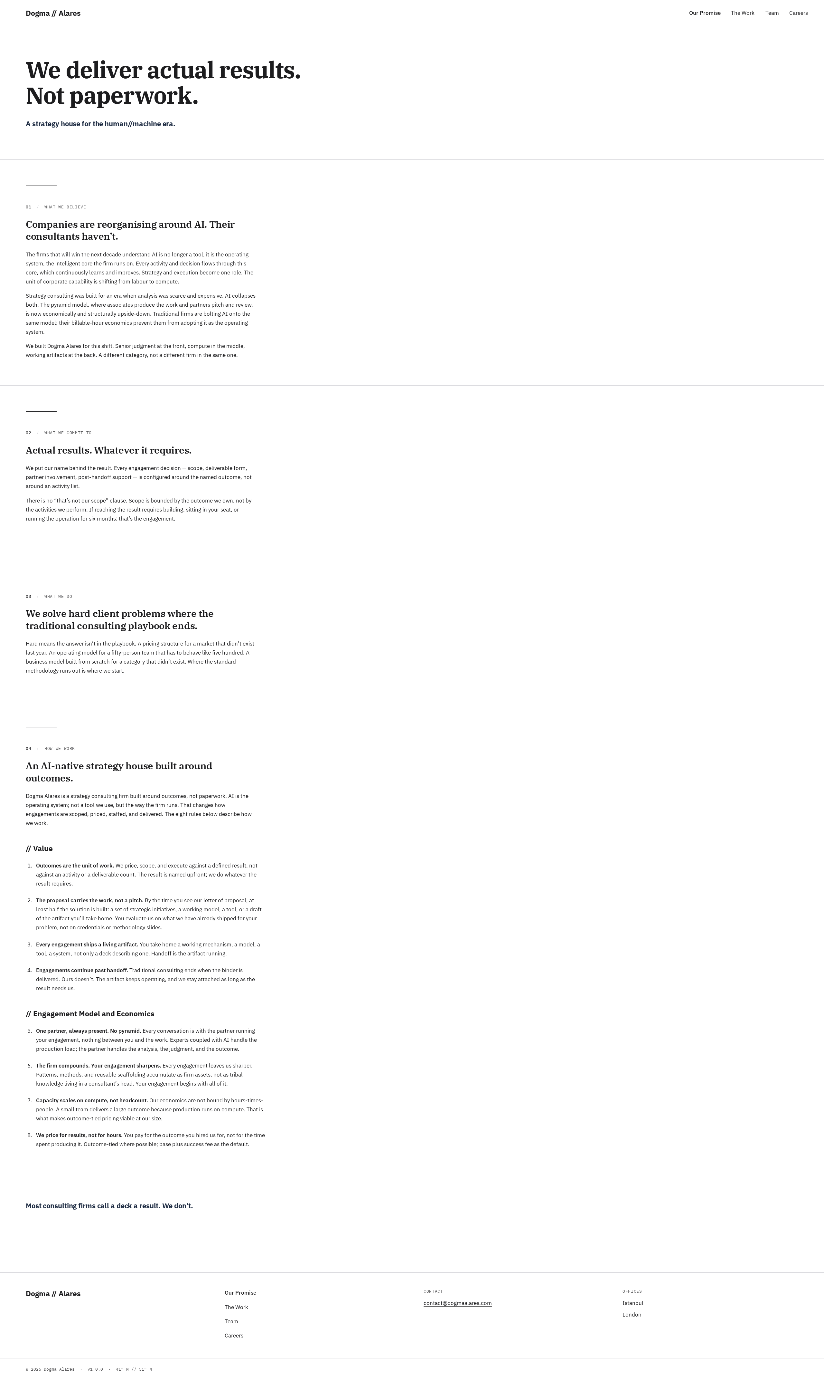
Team (772, 12)
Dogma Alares (53, 13)
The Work (742, 12)
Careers (798, 12)
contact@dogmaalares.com (458, 1303)
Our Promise (705, 12)
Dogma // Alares (53, 1293)
